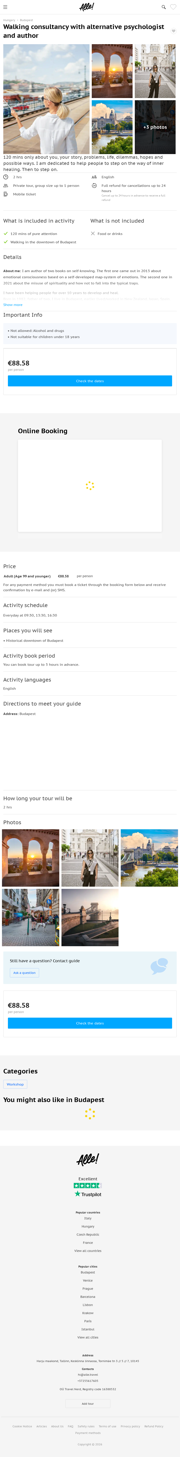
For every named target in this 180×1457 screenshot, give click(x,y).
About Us (57, 1426)
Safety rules (86, 1426)
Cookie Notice (22, 1426)
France (88, 1243)
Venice (88, 1280)
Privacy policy (130, 1426)
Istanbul (87, 1329)
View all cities (87, 1337)
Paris (88, 1321)
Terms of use (107, 1426)
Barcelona (87, 1297)
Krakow (88, 1313)
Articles (41, 1426)
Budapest (88, 1272)
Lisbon (88, 1305)
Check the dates (90, 381)
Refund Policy (153, 1426)
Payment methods (88, 1433)
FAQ (70, 1426)
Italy (87, 1218)
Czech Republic (88, 1235)
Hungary (88, 1226)
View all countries (87, 1251)
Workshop (15, 1084)
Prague (88, 1289)
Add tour (88, 1404)
